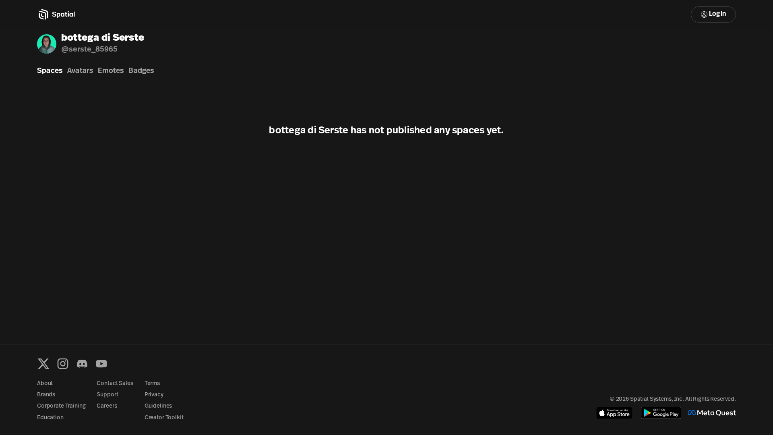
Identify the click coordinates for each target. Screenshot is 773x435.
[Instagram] (62, 363)
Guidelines (158, 406)
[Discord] (82, 363)
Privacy (154, 395)
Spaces (49, 71)
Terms (152, 384)
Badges (141, 71)
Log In (717, 14)
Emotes (111, 71)
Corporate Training (61, 406)
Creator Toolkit (164, 418)
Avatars (80, 71)
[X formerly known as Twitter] (43, 363)
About (45, 384)
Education (50, 418)
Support (107, 395)
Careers (107, 406)
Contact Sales (115, 384)
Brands (46, 395)
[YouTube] (101, 363)
